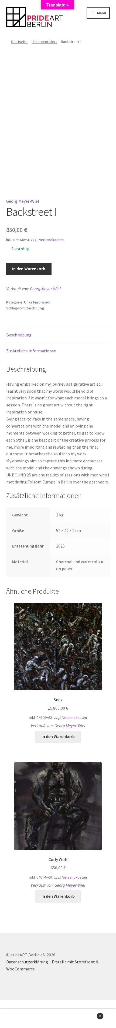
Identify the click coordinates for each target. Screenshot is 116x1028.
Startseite (19, 41)
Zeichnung (35, 308)
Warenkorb (89, 1014)
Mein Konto (19, 1019)
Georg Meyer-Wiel (22, 201)
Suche (58, 1019)
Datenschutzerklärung (27, 961)
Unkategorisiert (44, 41)
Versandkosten (51, 239)
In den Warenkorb (28, 268)
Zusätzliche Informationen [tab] (31, 350)
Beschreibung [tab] (19, 335)
